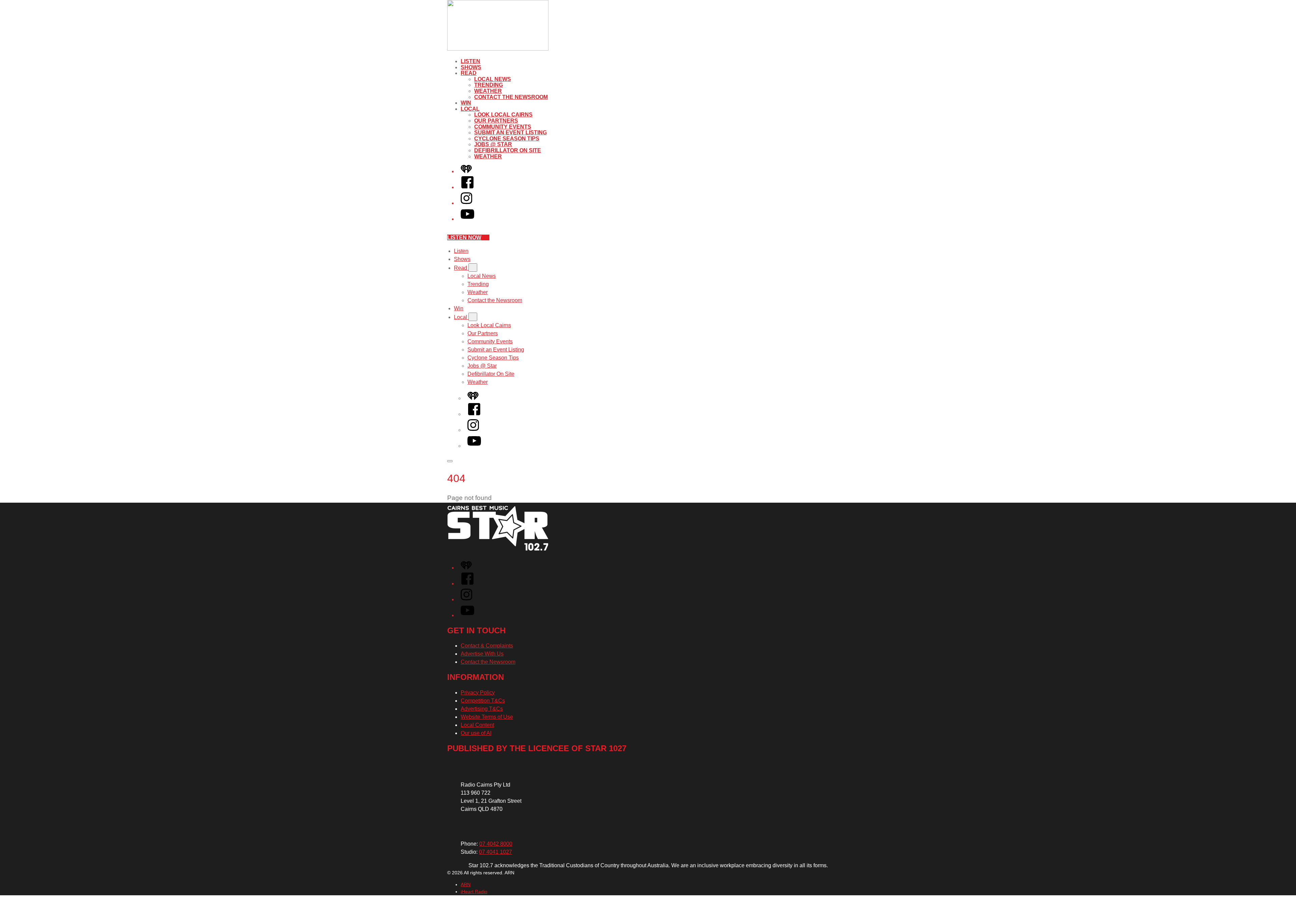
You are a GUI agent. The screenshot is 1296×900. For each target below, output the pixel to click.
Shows (471, 67)
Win (466, 103)
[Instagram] (466, 203)
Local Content (477, 725)
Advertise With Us (482, 654)
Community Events (502, 127)
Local (470, 109)
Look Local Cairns (503, 114)
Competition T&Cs (483, 701)
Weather (488, 91)
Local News (492, 79)
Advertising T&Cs (482, 709)
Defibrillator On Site (507, 150)
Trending (488, 85)
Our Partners (496, 121)
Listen (470, 61)
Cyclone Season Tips (506, 138)
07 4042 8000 (495, 844)
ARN (465, 884)
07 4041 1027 (495, 852)
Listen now (464, 237)
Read (469, 73)
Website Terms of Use (487, 717)
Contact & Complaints (487, 645)
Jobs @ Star (493, 144)
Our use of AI (476, 733)
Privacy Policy (478, 692)
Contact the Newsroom (511, 97)
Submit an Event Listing (510, 132)
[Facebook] (467, 187)
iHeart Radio (474, 891)
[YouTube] (467, 219)
